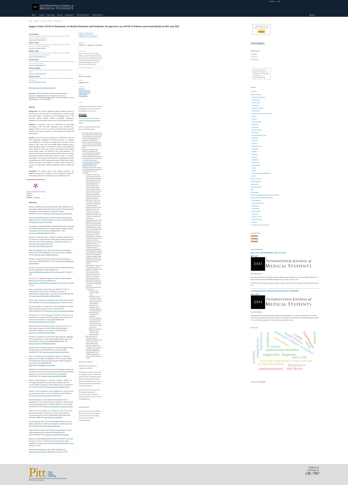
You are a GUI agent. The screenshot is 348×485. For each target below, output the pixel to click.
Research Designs (255, 211)
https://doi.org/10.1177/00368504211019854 (42, 343)
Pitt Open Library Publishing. (56, 478)
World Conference (83, 15)
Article (90, 34)
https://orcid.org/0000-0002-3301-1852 (37, 40)
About (34, 15)
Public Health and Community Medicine (262, 198)
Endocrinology (256, 111)
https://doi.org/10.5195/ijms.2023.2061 (44, 88)
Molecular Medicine (256, 187)
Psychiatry (254, 157)
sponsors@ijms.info (259, 77)
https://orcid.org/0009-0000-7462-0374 (37, 48)
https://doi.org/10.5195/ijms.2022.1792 (41, 246)
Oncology (254, 143)
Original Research (84, 92)
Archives (60, 15)
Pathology (254, 154)
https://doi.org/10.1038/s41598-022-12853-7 (42, 322)
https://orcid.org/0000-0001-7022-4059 (37, 82)
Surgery (254, 168)
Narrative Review (256, 217)
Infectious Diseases (257, 130)
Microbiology (255, 132)
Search (313, 15)
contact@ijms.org (85, 399)
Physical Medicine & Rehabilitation (261, 173)
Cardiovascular (256, 102)
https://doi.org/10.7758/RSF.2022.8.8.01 (46, 255)
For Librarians (255, 59)
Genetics (254, 116)
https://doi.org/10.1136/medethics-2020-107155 (46, 396)
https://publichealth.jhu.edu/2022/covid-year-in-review (46, 272)
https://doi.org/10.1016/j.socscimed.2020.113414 (58, 406)
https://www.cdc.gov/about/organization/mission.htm (56, 443)
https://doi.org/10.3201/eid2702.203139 (57, 435)
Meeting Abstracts (256, 179)
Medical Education (85, 91)
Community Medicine (257, 203)
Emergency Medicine (257, 108)
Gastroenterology (256, 122)
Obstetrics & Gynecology (258, 97)
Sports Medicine (256, 165)
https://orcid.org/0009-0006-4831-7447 (37, 65)
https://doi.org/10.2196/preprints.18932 (48, 426)
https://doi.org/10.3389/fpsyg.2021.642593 (42, 365)
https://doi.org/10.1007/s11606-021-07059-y (42, 233)
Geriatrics (254, 119)
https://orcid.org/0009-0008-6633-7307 (37, 56)
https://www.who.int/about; (37, 452)
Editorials (254, 222)
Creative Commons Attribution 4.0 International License (89, 120)
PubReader (84, 36)
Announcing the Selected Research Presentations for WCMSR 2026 (275, 291)
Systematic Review (257, 219)
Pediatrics (254, 151)
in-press (94, 36)
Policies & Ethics (97, 15)
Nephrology (255, 138)
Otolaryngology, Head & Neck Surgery (262, 113)
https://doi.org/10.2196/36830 (53, 417)
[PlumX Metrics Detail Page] (35, 185)
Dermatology (255, 105)
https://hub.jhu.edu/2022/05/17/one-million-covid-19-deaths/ (48, 283)
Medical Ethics (255, 184)
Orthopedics (255, 149)
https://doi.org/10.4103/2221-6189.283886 (53, 376)
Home (30, 21)
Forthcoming (50, 15)
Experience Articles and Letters (260, 225)
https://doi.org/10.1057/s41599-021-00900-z (42, 333)
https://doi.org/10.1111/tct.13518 (42, 222)
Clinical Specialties (256, 94)
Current (41, 15)
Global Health (83, 96)
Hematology (255, 124)
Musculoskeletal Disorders (259, 135)
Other (252, 189)
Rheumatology (256, 162)
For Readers (254, 54)
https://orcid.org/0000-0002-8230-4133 (37, 73)
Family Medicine (256, 200)
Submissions (69, 15)
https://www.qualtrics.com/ (51, 302)
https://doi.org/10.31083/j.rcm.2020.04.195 (56, 352)
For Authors (254, 57)
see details (37, 197)
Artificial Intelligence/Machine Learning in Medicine (265, 195)
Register (272, 1)
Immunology (255, 127)
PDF (82, 34)
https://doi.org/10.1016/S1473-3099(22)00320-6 (46, 296)
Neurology (254, 141)
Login (278, 1)
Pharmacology (255, 192)
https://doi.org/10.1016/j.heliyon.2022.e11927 (58, 213)
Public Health (83, 94)
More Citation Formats (86, 67)
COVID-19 (82, 89)
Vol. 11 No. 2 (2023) (46, 21)
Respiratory (255, 160)
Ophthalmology (256, 100)
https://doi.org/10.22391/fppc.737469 (57, 387)
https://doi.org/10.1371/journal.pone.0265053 (59, 311)
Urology (254, 170)
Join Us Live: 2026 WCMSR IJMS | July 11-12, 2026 (268, 253)
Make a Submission (257, 43)
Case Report (255, 214)
